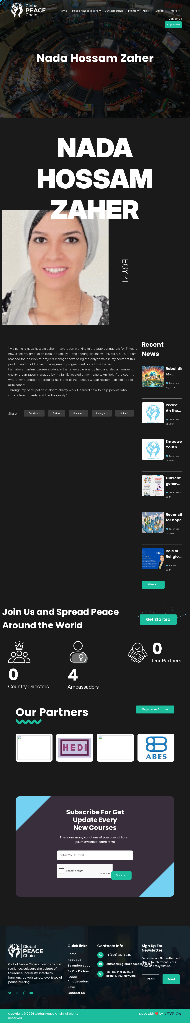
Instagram (101, 413)
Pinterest (78, 413)
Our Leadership (113, 11)
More (174, 11)
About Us (74, 960)
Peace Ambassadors (85, 11)
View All (153, 584)
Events (132, 11)
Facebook (34, 413)
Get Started (158, 619)
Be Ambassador (80, 965)
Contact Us (175, 19)
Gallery (160, 11)
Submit (121, 875)
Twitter (56, 413)
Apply (145, 11)
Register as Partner (155, 709)
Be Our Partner (78, 971)
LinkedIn (124, 413)
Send (171, 979)
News (72, 987)
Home (63, 11)
